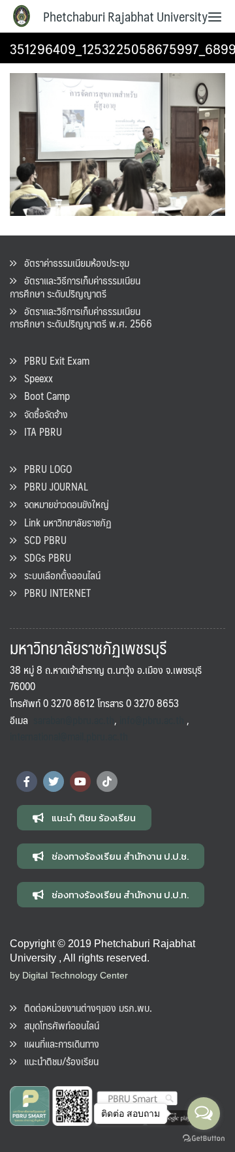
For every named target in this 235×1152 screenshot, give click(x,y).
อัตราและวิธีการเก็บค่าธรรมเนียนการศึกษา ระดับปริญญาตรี (75, 286)
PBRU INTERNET (53, 592)
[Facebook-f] (26, 781)
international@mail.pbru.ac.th (69, 736)
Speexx (34, 378)
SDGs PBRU (43, 557)
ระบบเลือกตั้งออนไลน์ (58, 575)
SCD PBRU (41, 540)
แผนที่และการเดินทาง (57, 1043)
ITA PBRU (39, 431)
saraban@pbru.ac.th (73, 720)
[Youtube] (80, 781)
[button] (84, 817)
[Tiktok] (107, 781)
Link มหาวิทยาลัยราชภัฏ (64, 522)
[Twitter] (53, 781)
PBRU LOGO (44, 468)
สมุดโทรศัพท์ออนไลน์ (57, 1025)
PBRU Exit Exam (52, 360)
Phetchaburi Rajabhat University (125, 16)
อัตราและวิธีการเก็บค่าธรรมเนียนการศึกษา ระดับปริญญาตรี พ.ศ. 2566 (81, 317)
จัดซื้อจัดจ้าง (42, 414)
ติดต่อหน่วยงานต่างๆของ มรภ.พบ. (84, 1007)
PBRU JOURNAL (52, 486)
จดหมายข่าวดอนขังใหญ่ (62, 504)
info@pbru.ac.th (151, 720)
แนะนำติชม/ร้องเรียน (57, 1061)
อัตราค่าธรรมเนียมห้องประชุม (72, 262)
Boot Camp (43, 395)
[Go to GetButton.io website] (204, 1138)
